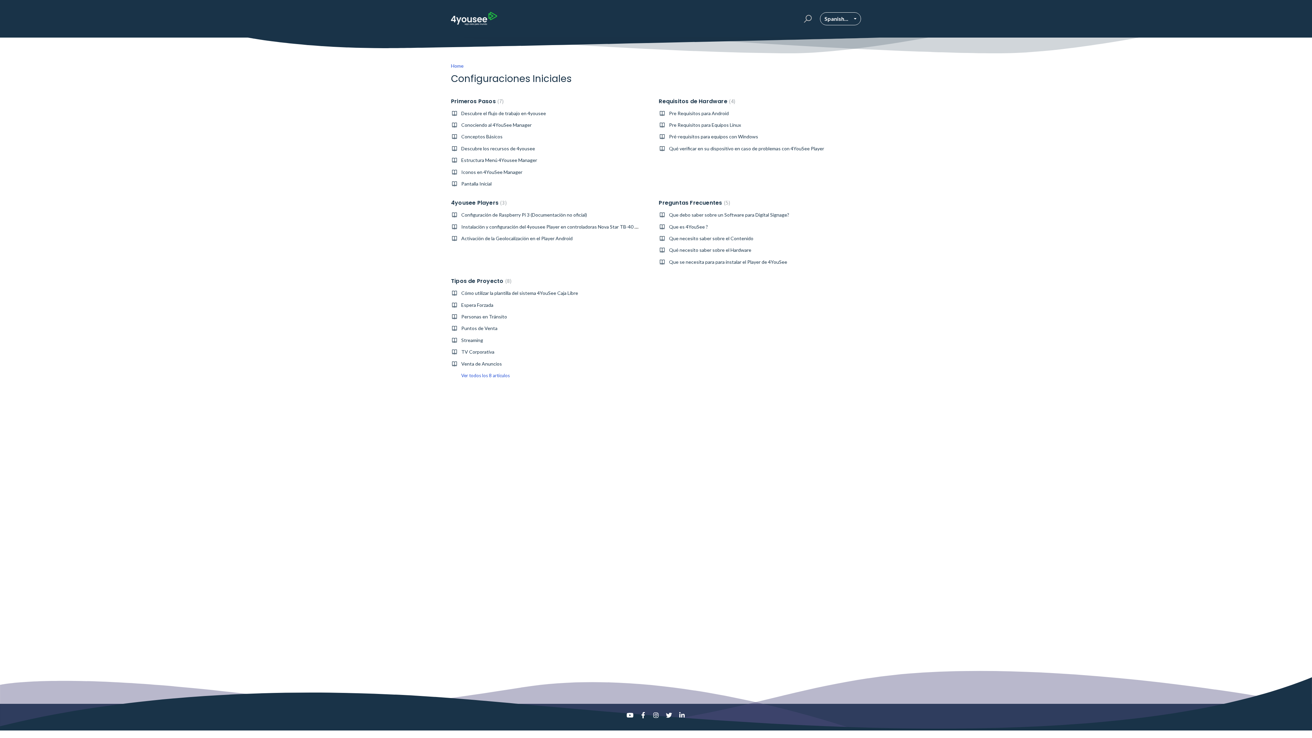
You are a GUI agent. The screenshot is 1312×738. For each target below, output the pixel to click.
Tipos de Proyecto (480, 281)
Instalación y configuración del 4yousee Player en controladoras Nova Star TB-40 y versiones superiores (572, 227)
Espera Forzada (477, 305)
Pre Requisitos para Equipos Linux (705, 125)
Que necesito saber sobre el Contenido (711, 238)
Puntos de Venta (479, 328)
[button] (807, 18)
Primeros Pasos (476, 101)
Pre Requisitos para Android (699, 113)
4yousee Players (478, 203)
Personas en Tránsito (484, 316)
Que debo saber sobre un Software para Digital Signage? (729, 215)
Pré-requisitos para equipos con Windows (713, 136)
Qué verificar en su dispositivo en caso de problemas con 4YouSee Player (746, 148)
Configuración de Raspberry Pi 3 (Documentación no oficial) (524, 215)
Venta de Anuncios (481, 364)
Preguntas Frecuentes (693, 203)
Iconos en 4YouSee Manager (491, 172)
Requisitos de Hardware (696, 101)
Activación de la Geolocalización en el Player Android (517, 238)
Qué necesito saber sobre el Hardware (710, 250)
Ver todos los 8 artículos (485, 375)
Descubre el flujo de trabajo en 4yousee (503, 113)
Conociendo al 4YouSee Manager (496, 125)
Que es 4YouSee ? (688, 227)
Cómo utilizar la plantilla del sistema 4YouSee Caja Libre (519, 293)
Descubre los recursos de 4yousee (498, 148)
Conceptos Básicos (482, 136)
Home (457, 66)
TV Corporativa (477, 352)
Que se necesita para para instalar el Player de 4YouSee (728, 262)
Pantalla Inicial (476, 184)
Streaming (472, 340)
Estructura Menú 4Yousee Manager (499, 160)
